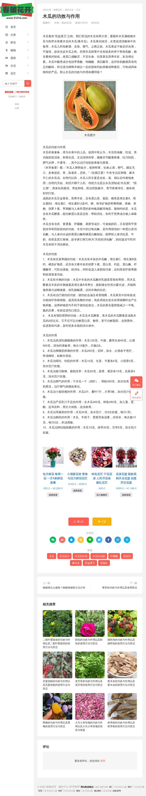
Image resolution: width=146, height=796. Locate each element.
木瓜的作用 (81, 556)
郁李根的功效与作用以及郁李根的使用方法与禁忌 (121, 724)
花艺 (10, 73)
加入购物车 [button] (102, 494)
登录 (102, 760)
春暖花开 (17, 10)
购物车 (22, 96)
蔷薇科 (104, 563)
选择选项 (53, 494)
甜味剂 (127, 556)
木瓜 (51, 556)
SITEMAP (74, 786)
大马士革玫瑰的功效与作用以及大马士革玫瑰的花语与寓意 (89, 726)
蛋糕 (10, 58)
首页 (10, 27)
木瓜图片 (64, 556)
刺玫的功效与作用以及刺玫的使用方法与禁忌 (89, 641)
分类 (10, 34)
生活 (10, 65)
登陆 (17, 103)
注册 (17, 107)
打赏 (102, 521)
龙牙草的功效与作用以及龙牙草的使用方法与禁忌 (89, 682)
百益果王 (90, 563)
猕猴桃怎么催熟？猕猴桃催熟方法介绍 (64, 587)
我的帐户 (12, 96)
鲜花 (10, 42)
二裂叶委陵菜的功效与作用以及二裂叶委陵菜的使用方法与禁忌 (56, 643)
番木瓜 (76, 563)
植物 (10, 50)
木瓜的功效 (99, 556)
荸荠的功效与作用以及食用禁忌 (119, 587)
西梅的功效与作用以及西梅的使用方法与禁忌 (56, 724)
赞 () (79, 521)
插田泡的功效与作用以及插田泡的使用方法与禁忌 (121, 641)
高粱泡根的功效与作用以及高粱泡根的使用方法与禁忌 (56, 684)
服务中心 (63, 786)
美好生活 (69, 9)
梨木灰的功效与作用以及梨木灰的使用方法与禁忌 (121, 682)
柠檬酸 (114, 556)
